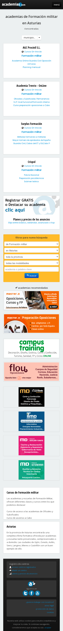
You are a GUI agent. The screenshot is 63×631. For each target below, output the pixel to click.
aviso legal (49, 605)
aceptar (48, 627)
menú (57, 4)
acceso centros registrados (23, 567)
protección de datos (45, 609)
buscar (33, 275)
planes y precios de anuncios (24, 573)
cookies (50, 612)
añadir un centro (19, 570)
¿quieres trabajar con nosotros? (40, 602)
